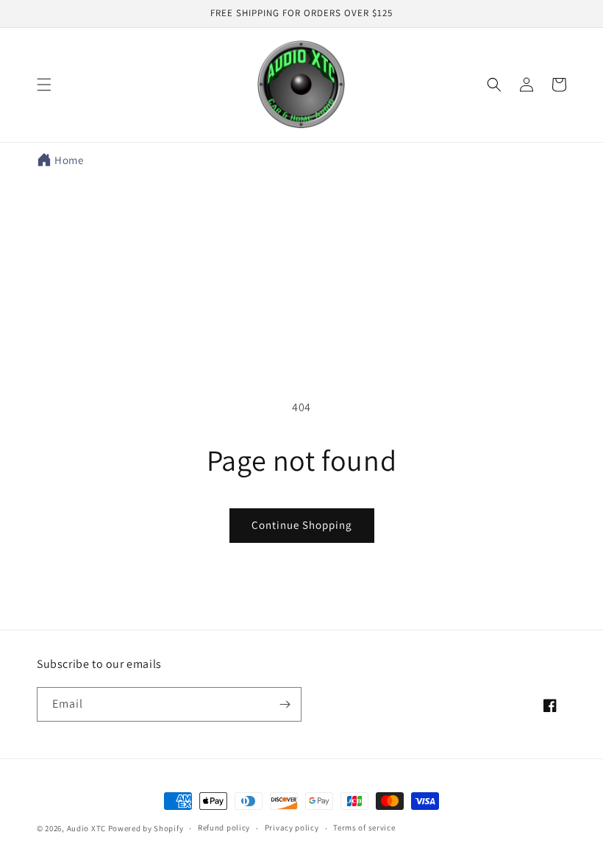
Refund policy (224, 827)
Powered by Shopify (146, 828)
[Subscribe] (284, 704)
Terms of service (364, 827)
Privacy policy (292, 827)
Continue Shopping (301, 525)
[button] (44, 84)
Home (68, 160)
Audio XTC (86, 828)
